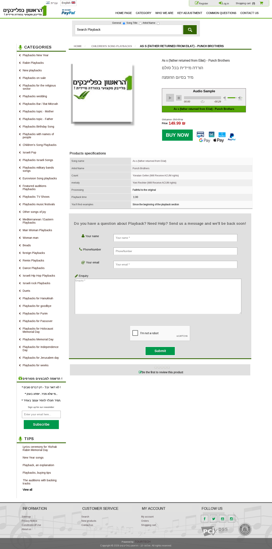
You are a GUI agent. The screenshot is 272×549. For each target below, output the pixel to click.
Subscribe (41, 424)
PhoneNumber (92, 249)
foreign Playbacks (34, 252)
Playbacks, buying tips (37, 472)
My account (147, 516)
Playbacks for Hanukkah (38, 298)
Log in (225, 3)
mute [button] (225, 98)
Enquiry (82, 275)
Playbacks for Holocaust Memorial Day (38, 330)
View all (27, 489)
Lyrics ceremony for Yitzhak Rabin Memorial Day (40, 448)
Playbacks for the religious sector (39, 87)
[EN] (68, 5)
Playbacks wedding (35, 96)
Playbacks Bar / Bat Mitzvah (40, 103)
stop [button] (179, 98)
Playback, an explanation (38, 465)
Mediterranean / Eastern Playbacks (38, 221)
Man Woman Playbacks (37, 230)
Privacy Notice (29, 521)
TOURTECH (143, 541)
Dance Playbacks (34, 268)
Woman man (30, 237)
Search (190, 30)
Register (203, 3)
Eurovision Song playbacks (40, 178)
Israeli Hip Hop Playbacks (39, 275)
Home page (123, 13)
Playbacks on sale (34, 78)
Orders (145, 521)
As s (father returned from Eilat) (149, 161)
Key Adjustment (189, 13)
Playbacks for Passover (38, 321)
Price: (165, 123)
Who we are (164, 13)
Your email (92, 262)
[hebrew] (51, 5)
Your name (92, 236)
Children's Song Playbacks (40, 144)
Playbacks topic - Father (38, 119)
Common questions (221, 13)
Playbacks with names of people (38, 136)
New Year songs (33, 457)
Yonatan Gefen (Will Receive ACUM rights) (156, 175)
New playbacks (32, 70)
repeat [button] (202, 102)
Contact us (249, 13)
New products (88, 521)
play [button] (170, 98)
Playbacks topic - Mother (38, 111)
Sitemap (26, 516)
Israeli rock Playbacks (36, 283)
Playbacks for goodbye (37, 305)
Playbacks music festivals (39, 204)
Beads (27, 245)
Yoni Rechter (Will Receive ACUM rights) (154, 182)
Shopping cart (148, 525)
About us (26, 529)
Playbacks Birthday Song (38, 126)
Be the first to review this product (162, 372)
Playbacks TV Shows (36, 196)
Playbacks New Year (36, 55)
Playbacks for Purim (35, 313)
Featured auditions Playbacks (34, 187)
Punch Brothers (141, 168)
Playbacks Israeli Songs (38, 160)
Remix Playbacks (33, 260)
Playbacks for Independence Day (41, 348)
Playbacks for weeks (36, 365)
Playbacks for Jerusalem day (41, 357)
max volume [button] (240, 98)
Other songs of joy (34, 211)
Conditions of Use (31, 525)
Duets (26, 290)
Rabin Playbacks (33, 62)
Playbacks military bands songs (38, 169)
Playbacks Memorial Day (38, 339)
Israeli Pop (29, 152)
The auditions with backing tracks (40, 482)
